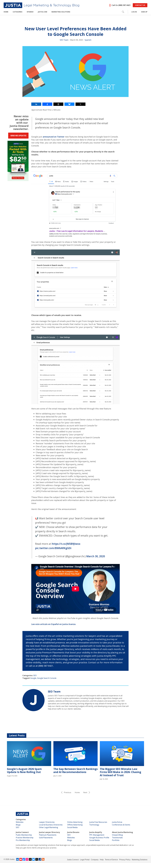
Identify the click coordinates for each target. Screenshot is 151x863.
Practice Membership (24, 837)
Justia (12, 859)
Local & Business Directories (51, 825)
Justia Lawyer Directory (49, 832)
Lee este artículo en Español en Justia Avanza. (53, 624)
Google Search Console (46, 678)
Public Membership (24, 835)
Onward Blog (117, 835)
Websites (19, 822)
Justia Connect (22, 832)
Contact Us (140, 5)
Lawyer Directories (47, 822)
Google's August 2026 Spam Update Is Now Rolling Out (24, 770)
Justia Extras (117, 822)
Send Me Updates (18, 135)
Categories (21, 819)
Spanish (88, 40)
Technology (94, 825)
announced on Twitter (53, 136)
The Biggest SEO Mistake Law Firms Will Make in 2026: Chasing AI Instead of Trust (120, 772)
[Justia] (41, 5)
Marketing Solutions (139, 860)
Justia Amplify (95, 832)
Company (94, 860)
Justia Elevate (73, 832)
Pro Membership (23, 840)
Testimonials (117, 837)
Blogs (18, 825)
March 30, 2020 (95, 556)
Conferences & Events (121, 825)
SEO (35, 675)
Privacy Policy (124, 860)
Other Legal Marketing (48, 827)
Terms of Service (111, 860)
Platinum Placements (47, 835)
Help (102, 860)
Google (33, 678)
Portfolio (115, 840)
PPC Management (96, 835)
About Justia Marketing (122, 832)
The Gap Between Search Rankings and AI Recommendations (75, 770)
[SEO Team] (33, 700)
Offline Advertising (75, 825)
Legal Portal (85, 860)
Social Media (72, 827)
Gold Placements (46, 837)
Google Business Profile (99, 837)
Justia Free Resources (98, 822)
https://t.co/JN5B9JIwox (66, 544)
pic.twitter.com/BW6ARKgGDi (53, 548)
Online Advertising (74, 822)
